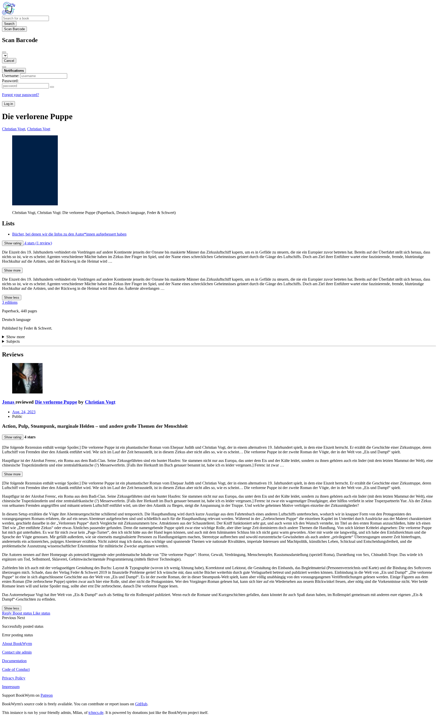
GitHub (141, 704)
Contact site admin (17, 652)
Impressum (11, 687)
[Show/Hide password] (52, 87)
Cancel (9, 61)
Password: (10, 81)
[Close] (4, 52)
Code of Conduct (16, 669)
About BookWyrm (17, 643)
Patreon (47, 695)
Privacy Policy (13, 678)
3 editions (9, 302)
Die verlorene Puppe (56, 402)
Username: (10, 76)
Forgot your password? (20, 95)
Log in (8, 104)
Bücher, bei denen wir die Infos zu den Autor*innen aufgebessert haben (69, 234)
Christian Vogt (100, 402)
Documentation (14, 661)
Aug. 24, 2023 (23, 412)
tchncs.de (95, 712)
